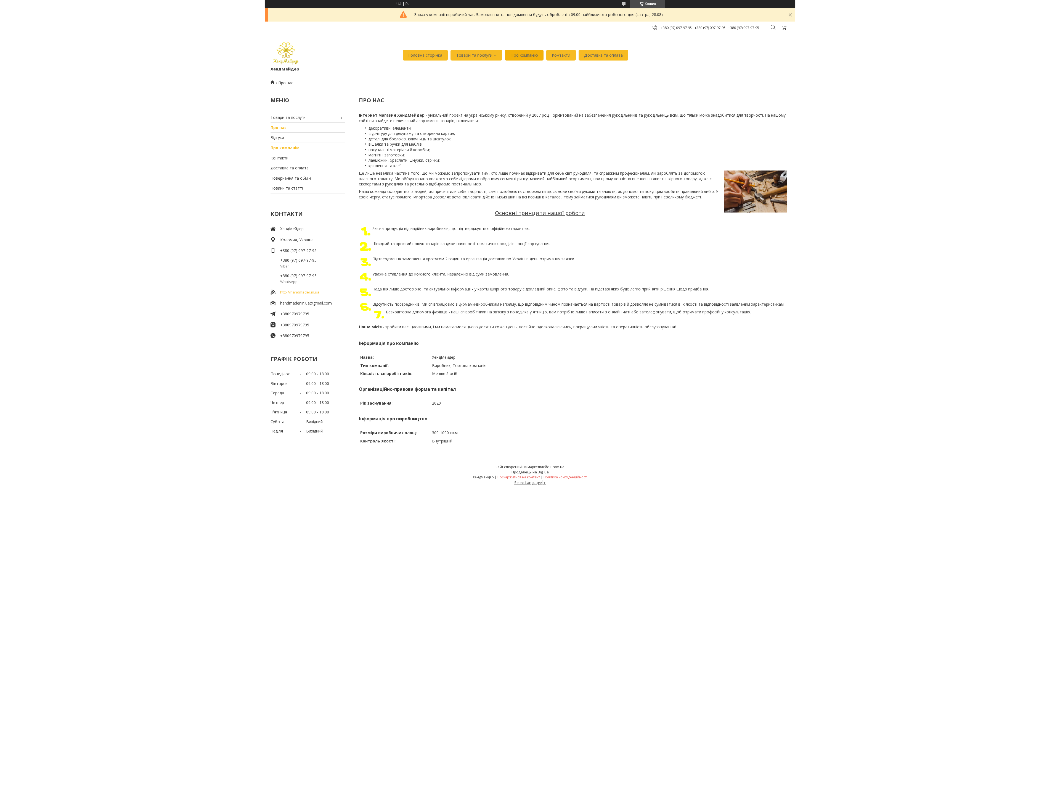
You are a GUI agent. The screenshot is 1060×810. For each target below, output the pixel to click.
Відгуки (277, 137)
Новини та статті (287, 188)
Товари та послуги (474, 55)
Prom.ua (557, 466)
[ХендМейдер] (286, 52)
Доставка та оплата (603, 55)
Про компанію (524, 55)
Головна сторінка (425, 55)
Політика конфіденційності (565, 477)
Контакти (561, 55)
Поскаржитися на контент (518, 477)
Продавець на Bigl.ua (530, 472)
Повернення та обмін (291, 178)
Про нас (279, 127)
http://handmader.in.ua (299, 292)
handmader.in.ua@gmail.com (306, 303)
